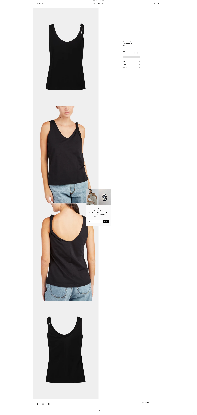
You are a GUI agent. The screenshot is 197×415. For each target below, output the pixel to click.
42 (129, 53)
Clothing (36, 6)
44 (132, 53)
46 (135, 53)
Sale (40, 6)
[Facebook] (99, 410)
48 (138, 53)
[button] (35, 4)
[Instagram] (101, 410)
